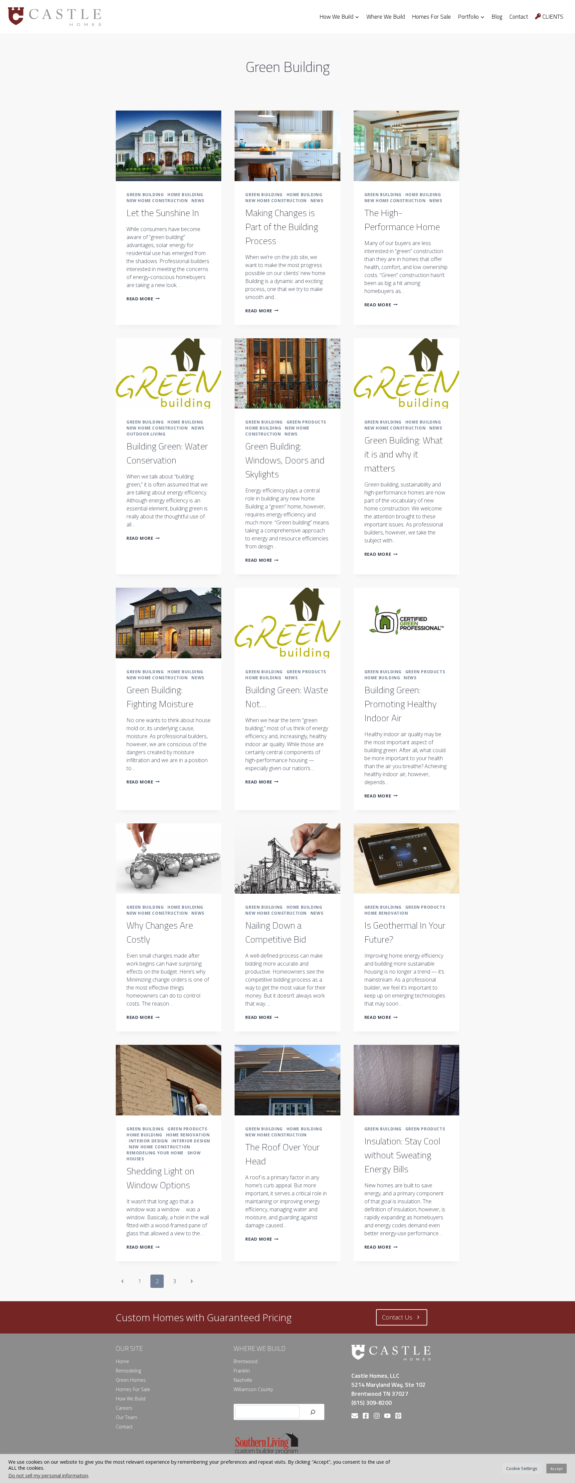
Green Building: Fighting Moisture (159, 697)
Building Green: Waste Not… (286, 697)
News (197, 200)
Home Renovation (386, 913)
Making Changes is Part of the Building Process (281, 226)
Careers (124, 1408)
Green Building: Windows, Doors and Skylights (284, 460)
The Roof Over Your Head (282, 1154)
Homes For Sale (431, 16)
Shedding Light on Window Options (160, 1178)
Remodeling (128, 1370)
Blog (496, 16)
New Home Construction (157, 200)
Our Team (126, 1417)
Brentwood (246, 1361)
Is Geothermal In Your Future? (405, 932)
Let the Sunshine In (162, 212)
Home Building (185, 194)
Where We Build (385, 16)
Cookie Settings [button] (521, 1468)
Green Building (145, 194)
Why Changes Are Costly (159, 932)
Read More (143, 299)
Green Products (306, 422)
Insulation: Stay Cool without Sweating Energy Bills (402, 1155)
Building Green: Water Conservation (167, 453)
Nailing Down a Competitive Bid (275, 932)
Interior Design (148, 1141)
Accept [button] (556, 1468)
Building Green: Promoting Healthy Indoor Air (400, 704)
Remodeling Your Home (155, 1153)
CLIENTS (552, 16)
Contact (518, 16)
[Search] (313, 1411)
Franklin (242, 1370)
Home (122, 1361)
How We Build (130, 1398)
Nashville (243, 1380)
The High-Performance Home (402, 219)
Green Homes (131, 1380)
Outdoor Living (145, 434)
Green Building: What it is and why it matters (403, 454)
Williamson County (253, 1389)
